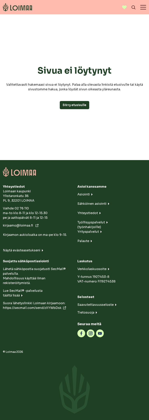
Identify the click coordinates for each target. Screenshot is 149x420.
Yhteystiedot (87, 213)
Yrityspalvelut (88, 232)
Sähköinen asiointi (92, 204)
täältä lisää (11, 295)
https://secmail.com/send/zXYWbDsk (32, 308)
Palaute (83, 241)
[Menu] (143, 7)
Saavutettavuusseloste (95, 305)
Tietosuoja (85, 312)
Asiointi (83, 194)
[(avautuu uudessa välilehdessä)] (81, 333)
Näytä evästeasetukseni (21, 250)
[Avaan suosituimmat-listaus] (124, 7)
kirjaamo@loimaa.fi (18, 225)
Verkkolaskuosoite (92, 269)
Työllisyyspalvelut (91, 222)
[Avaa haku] (133, 7)
